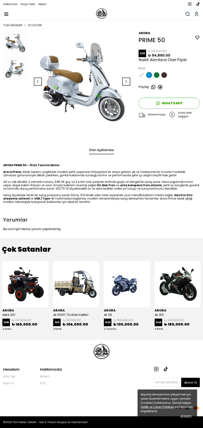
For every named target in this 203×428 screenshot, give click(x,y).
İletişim (42, 4)
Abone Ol (190, 383)
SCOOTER (35, 25)
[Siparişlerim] (196, 14)
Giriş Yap (9, 376)
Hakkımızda (10, 4)
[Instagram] (156, 369)
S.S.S (43, 383)
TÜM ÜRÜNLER (12, 25)
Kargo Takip (28, 4)
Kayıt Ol (8, 383)
